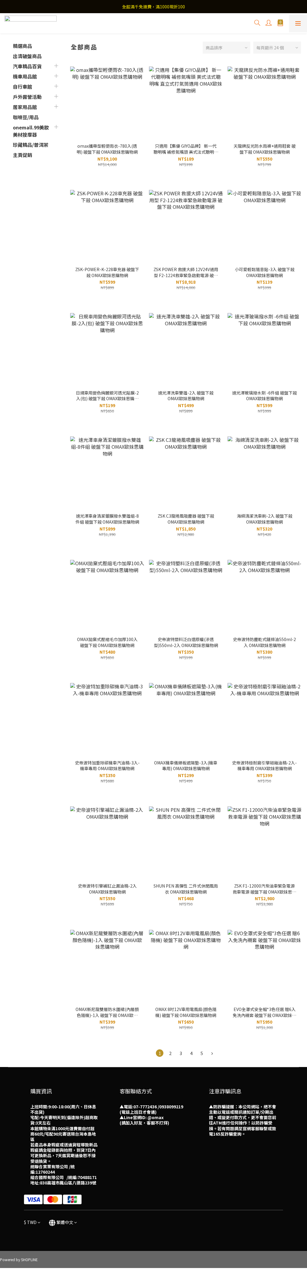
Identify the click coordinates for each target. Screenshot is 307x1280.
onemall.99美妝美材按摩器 (31, 131)
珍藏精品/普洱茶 (30, 144)
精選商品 (22, 45)
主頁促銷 (22, 154)
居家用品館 (25, 107)
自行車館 (22, 86)
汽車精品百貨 (27, 66)
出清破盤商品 (27, 56)
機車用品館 (25, 76)
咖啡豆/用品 (26, 117)
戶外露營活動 (27, 96)
